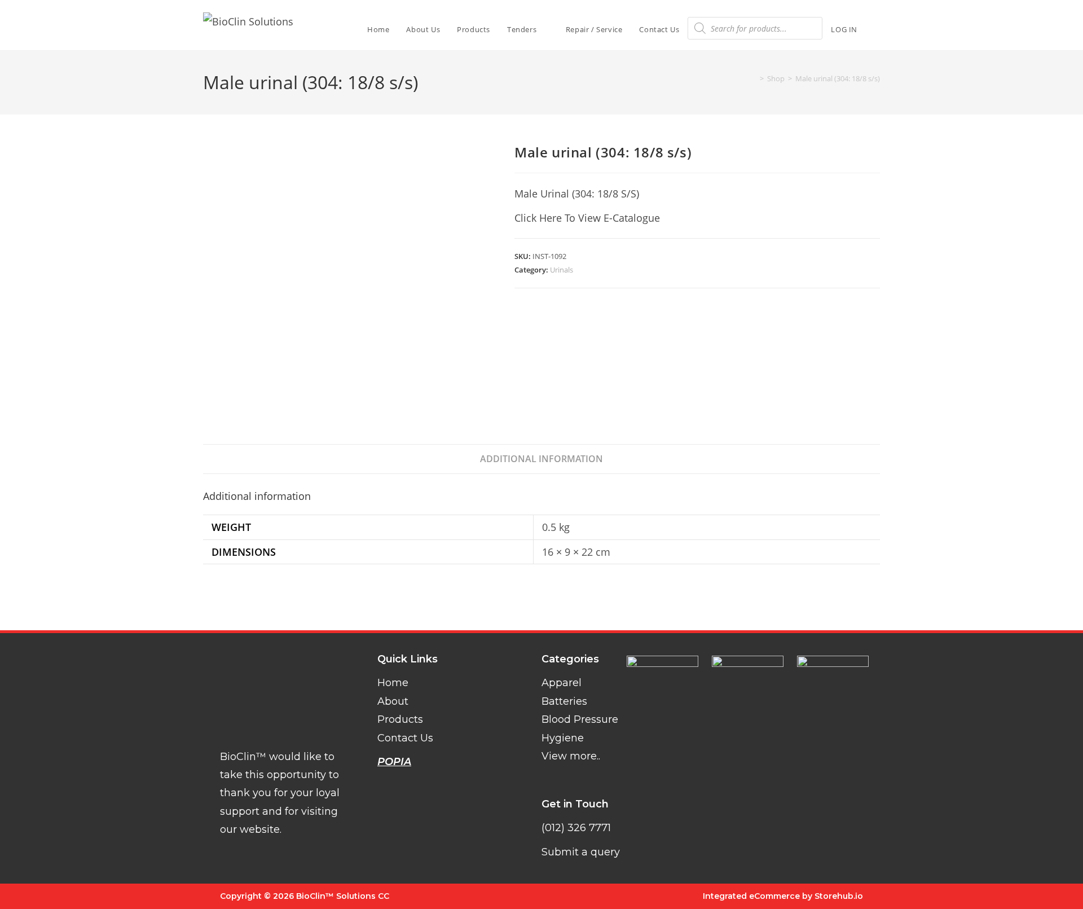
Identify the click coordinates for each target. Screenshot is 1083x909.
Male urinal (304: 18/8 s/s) (837, 78)
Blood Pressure (580, 719)
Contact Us (405, 738)
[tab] (541, 459)
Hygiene (563, 738)
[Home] (753, 78)
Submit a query (581, 852)
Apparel (562, 683)
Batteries (564, 701)
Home (392, 683)
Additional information (541, 459)
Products (400, 719)
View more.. (571, 756)
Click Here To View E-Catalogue (587, 218)
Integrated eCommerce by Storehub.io (783, 896)
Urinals (561, 270)
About (392, 701)
